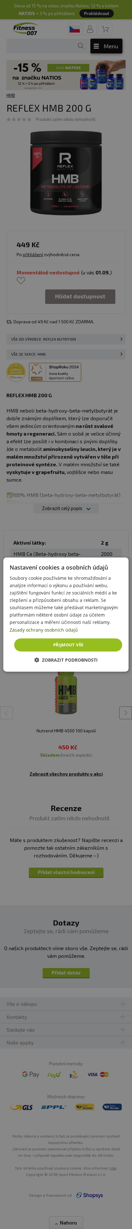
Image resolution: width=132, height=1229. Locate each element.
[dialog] (65, 614)
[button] (66, 660)
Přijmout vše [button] (68, 645)
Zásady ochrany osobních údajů (44, 630)
